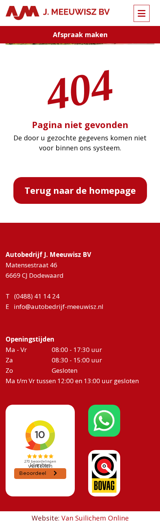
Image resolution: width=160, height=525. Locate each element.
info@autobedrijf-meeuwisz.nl (58, 306)
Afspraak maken (80, 34)
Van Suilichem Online (95, 517)
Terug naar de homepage (80, 190)
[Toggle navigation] (141, 13)
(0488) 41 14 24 (37, 296)
